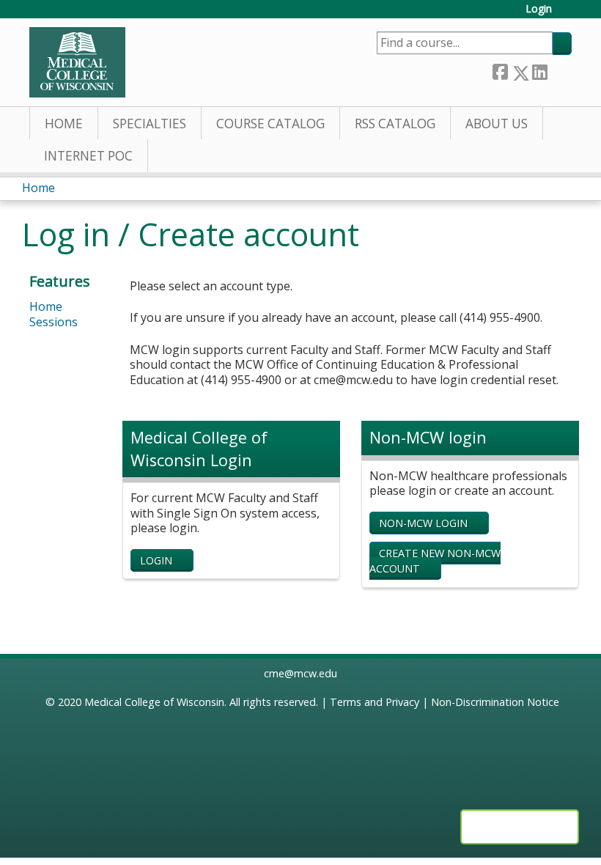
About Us (496, 123)
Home (64, 123)
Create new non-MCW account (435, 560)
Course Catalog (270, 123)
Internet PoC (88, 155)
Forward (559, 70)
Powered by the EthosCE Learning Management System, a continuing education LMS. (519, 826)
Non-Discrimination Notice (495, 702)
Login (539, 9)
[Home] (77, 62)
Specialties (149, 123)
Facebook (500, 70)
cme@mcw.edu (300, 673)
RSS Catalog (395, 123)
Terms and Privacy (374, 702)
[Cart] (567, 14)
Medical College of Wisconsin (154, 702)
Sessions (53, 322)
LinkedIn (539, 70)
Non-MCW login (423, 523)
